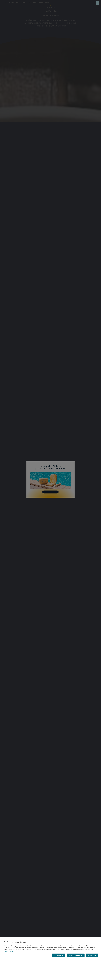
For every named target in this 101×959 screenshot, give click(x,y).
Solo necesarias (58, 955)
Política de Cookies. (9, 951)
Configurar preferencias (75, 955)
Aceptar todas (92, 955)
